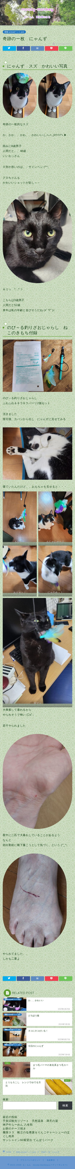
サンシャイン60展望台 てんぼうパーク (28, 1140)
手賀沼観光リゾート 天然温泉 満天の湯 (30, 1120)
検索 (6, 1099)
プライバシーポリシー (30, 1160)
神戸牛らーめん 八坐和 (18, 1124)
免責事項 (51, 1160)
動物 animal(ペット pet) (14, 32)
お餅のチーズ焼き (14, 1128)
